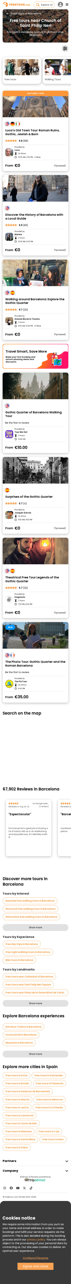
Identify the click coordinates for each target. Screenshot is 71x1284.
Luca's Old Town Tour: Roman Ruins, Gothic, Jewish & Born (32, 132)
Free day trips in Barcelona (21, 944)
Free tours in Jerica (17, 1107)
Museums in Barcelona (19, 1042)
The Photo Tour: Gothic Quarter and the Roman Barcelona (35, 663)
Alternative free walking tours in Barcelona (31, 916)
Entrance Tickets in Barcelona (23, 1026)
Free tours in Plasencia (49, 1083)
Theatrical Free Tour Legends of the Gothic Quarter (32, 579)
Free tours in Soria (16, 1075)
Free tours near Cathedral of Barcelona (29, 976)
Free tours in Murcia (17, 1099)
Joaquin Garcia (23, 513)
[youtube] (18, 1188)
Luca (17, 150)
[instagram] (5, 1188)
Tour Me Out (21, 432)
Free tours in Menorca (49, 1099)
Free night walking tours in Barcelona (27, 952)
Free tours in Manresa (18, 1131)
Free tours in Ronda (17, 1083)
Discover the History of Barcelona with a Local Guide (34, 216)
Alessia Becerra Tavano (27, 319)
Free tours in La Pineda (49, 1107)
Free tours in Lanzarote (19, 1115)
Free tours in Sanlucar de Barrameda (27, 1091)
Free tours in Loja (49, 1131)
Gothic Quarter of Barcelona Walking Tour (33, 414)
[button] (22, 70)
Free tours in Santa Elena (20, 1139)
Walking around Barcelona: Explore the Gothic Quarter (34, 301)
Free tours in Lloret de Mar (21, 1123)
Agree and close (35, 1266)
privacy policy (36, 1239)
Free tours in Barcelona (26, 13)
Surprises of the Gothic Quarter (29, 497)
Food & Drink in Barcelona (20, 1034)
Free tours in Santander (48, 1075)
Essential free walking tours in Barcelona (29, 900)
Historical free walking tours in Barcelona (30, 909)
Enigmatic (20, 597)
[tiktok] (31, 1188)
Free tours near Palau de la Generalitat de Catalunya (36, 992)
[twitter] (24, 1188)
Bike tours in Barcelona (19, 960)
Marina (18, 234)
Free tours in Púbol (16, 1147)
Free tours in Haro (53, 1139)
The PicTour (21, 681)
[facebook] (11, 1188)
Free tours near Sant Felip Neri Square (28, 984)
